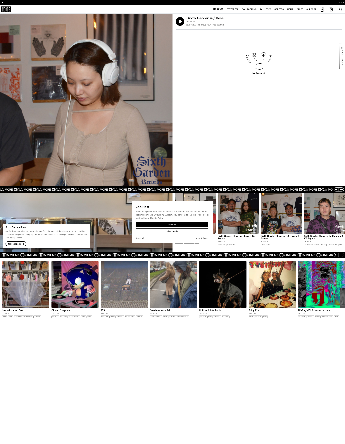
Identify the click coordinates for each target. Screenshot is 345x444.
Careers (279, 9)
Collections (249, 9)
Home (290, 9)
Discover (218, 9)
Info (268, 9)
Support (311, 9)
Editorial (232, 9)
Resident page (14, 244)
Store (300, 9)
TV (261, 9)
